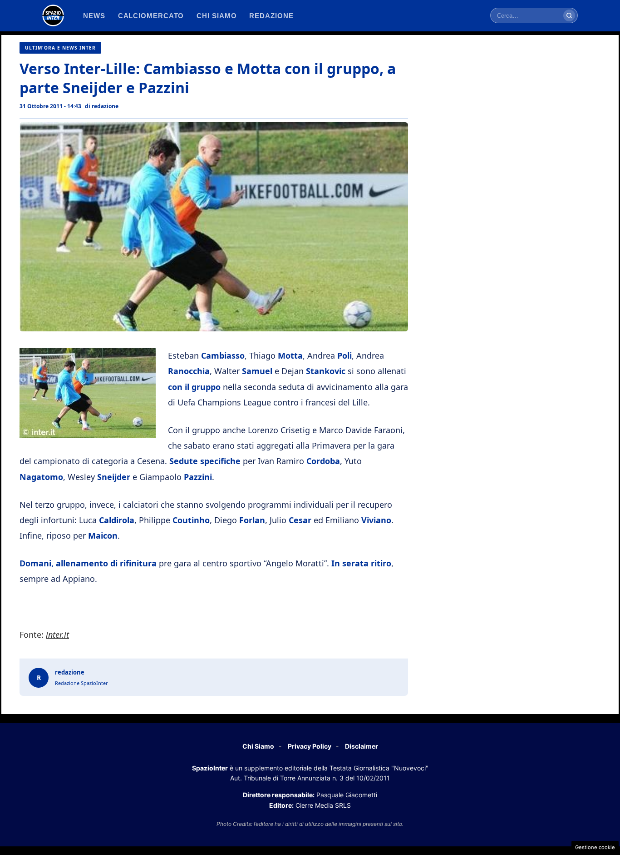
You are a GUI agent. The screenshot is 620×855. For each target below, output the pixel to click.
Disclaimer (361, 746)
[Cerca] (569, 15)
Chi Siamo (258, 746)
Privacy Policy (309, 746)
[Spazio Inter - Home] (53, 15)
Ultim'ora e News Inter (60, 48)
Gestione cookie (595, 847)
